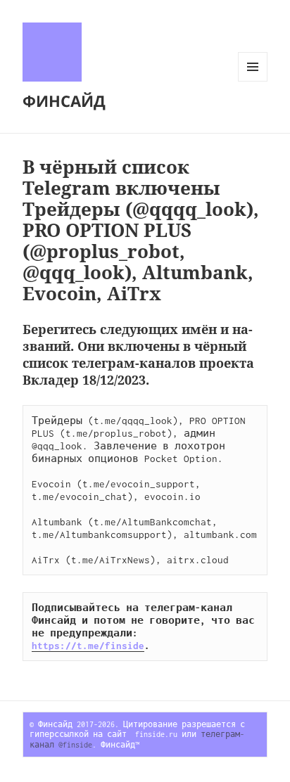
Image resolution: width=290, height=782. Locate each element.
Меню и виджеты (253, 81)
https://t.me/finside (88, 645)
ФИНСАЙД (64, 100)
